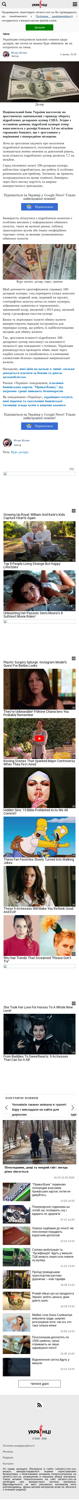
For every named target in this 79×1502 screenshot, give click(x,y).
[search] (4, 4)
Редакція (8, 1457)
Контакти (8, 1463)
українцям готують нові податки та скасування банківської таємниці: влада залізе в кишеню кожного (38, 401)
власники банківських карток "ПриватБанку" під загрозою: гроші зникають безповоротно (33, 387)
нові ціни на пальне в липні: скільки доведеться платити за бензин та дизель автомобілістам (38, 373)
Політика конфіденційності (19, 1445)
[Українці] (39, 4)
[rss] (39, 1405)
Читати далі (39, 1384)
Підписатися (44, 207)
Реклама (8, 1451)
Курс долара (19, 452)
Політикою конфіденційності (54, 16)
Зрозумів (39, 27)
